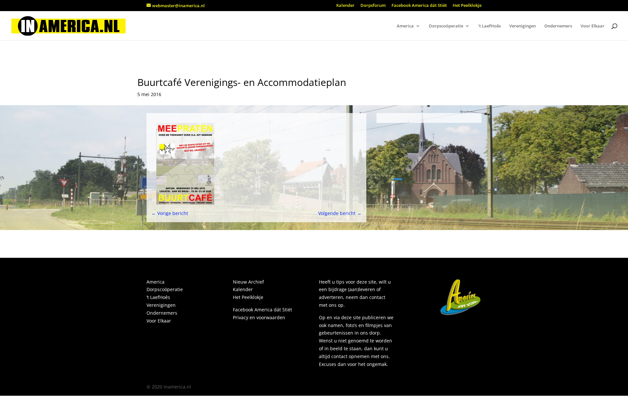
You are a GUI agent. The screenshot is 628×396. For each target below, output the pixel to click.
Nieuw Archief (248, 282)
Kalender (345, 5)
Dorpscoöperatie (446, 26)
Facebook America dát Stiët (419, 5)
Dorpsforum (373, 5)
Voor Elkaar (592, 26)
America (405, 26)
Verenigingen (522, 26)
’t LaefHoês (489, 26)
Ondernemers (558, 26)
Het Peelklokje (467, 5)
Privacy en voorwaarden (259, 317)
